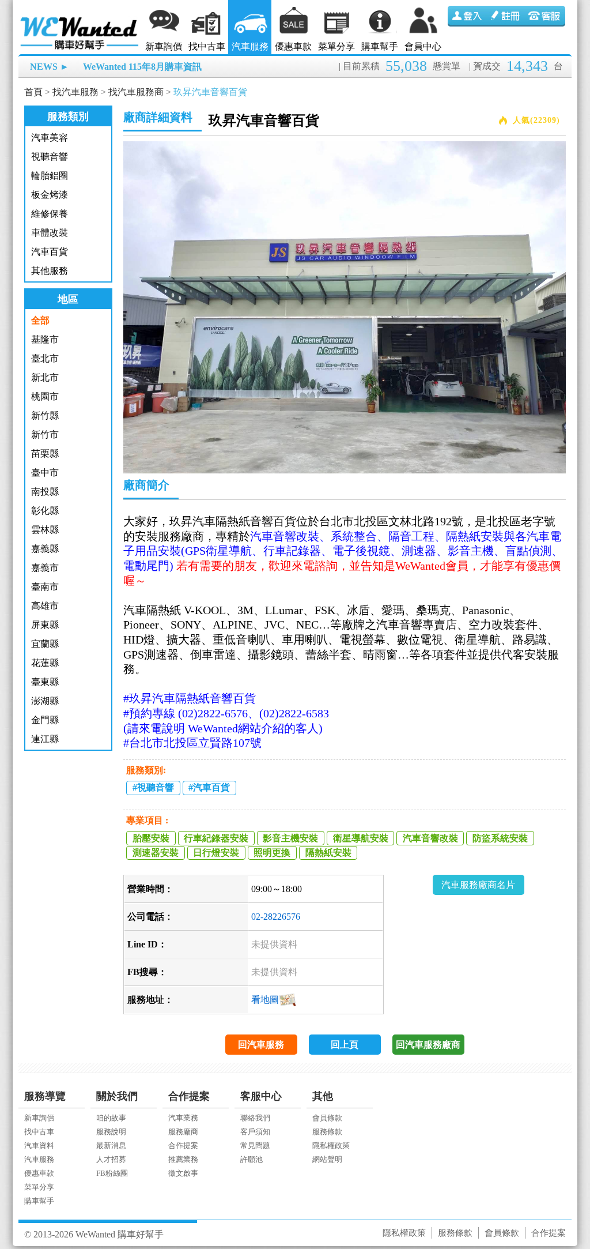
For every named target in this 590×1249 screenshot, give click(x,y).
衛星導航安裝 (360, 838)
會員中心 (422, 46)
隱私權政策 (331, 1145)
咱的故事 (111, 1117)
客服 (545, 16)
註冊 (506, 16)
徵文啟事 (183, 1173)
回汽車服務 (261, 1044)
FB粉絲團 (112, 1173)
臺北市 (45, 358)
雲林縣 (45, 530)
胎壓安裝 (151, 838)
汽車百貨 (49, 252)
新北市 (45, 377)
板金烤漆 (49, 195)
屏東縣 (45, 625)
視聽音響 (49, 156)
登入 (467, 16)
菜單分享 (336, 46)
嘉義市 (45, 568)
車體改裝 (49, 233)
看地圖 (265, 1000)
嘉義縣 (45, 549)
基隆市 (45, 339)
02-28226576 (275, 916)
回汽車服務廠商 (428, 1044)
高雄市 (45, 606)
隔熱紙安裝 (328, 852)
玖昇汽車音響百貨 (210, 92)
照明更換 (272, 852)
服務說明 (111, 1131)
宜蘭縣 (45, 644)
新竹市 (45, 434)
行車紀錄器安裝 (216, 838)
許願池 (251, 1159)
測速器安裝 (156, 852)
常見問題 (255, 1145)
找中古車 (206, 46)
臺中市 (45, 472)
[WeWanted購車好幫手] (80, 19)
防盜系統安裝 (500, 838)
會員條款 (327, 1117)
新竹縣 (45, 415)
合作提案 (183, 1145)
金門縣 (45, 720)
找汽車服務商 (136, 92)
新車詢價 (163, 46)
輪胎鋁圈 (49, 175)
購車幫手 (379, 46)
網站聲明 (327, 1159)
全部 (40, 320)
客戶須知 (255, 1131)
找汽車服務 (75, 92)
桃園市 (45, 396)
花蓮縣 (45, 663)
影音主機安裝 (290, 838)
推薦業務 (183, 1159)
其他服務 (49, 271)
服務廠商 (183, 1131)
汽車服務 (250, 46)
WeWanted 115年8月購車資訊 (142, 67)
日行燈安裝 (216, 852)
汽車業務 (183, 1117)
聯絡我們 (255, 1117)
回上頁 (344, 1044)
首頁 (33, 92)
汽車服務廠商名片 (478, 885)
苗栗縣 (45, 453)
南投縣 (45, 491)
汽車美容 (49, 137)
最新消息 (111, 1145)
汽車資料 (39, 1145)
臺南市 (45, 587)
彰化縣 (45, 511)
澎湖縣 (45, 701)
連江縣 (45, 739)
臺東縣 (45, 682)
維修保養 (49, 214)
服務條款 (327, 1131)
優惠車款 (293, 46)
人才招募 (111, 1159)
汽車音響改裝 (430, 838)
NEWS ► (49, 67)
